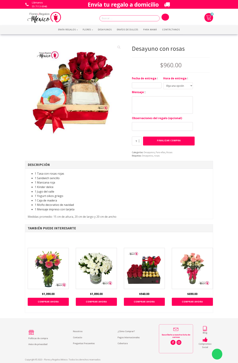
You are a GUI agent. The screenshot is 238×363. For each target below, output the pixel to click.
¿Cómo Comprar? (126, 331)
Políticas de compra (38, 338)
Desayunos (105, 29)
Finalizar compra (169, 140)
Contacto (77, 337)
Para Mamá (150, 29)
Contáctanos (171, 29)
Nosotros (78, 331)
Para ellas (160, 152)
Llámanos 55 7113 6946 (39, 4)
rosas (157, 155)
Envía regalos (67, 29)
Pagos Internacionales (129, 337)
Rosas (169, 152)
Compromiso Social (205, 345)
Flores (87, 29)
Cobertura (123, 343)
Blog (205, 332)
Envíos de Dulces (127, 29)
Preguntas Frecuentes (84, 343)
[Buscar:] (130, 18)
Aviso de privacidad (37, 344)
